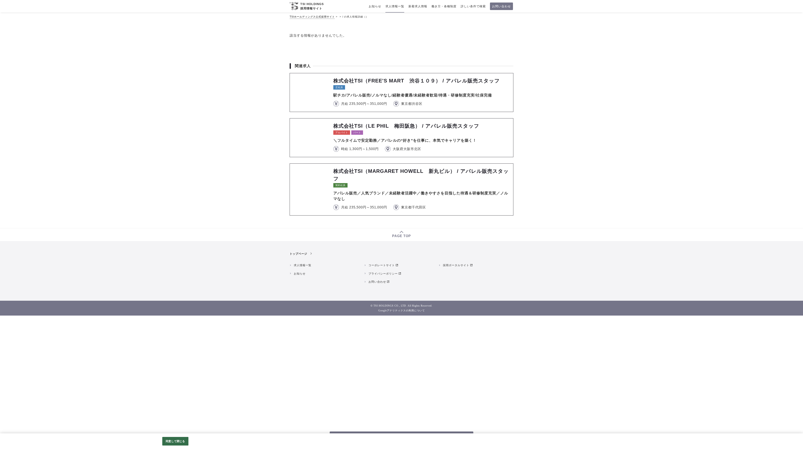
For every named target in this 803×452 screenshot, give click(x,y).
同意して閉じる (175, 441)
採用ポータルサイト (456, 265)
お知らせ (300, 273)
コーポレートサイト (381, 265)
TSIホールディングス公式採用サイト (312, 16)
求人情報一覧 (302, 265)
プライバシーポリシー (383, 273)
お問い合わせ (377, 281)
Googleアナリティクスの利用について (401, 310)
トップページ (298, 253)
